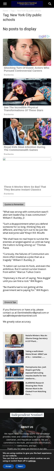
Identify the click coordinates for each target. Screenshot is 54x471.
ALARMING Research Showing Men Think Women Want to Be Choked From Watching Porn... (35, 385)
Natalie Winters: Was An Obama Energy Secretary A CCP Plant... (36, 338)
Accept (8, 466)
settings (32, 461)
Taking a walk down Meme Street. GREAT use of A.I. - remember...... (36, 354)
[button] (50, 4)
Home (5, 10)
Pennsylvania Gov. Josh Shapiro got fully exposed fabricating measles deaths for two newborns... (35, 370)
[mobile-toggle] (5, 4)
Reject (20, 466)
